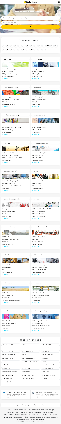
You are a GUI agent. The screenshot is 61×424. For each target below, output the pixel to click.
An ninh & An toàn (39, 115)
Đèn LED (35, 239)
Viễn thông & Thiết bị (40, 311)
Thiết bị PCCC (36, 132)
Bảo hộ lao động (47, 344)
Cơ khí (24, 348)
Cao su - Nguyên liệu (38, 181)
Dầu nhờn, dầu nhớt (38, 272)
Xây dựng (7, 143)
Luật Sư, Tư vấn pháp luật (39, 153)
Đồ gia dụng (46, 351)
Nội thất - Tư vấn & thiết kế (40, 237)
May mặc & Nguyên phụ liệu (30, 361)
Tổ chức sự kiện (7, 213)
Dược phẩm (36, 69)
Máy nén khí (36, 104)
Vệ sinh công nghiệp (8, 76)
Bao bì (6, 311)
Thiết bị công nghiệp (38, 97)
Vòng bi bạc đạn (37, 101)
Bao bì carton (6, 328)
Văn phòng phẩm (7, 132)
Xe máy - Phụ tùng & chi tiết (40, 267)
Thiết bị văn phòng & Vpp (11, 115)
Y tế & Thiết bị (38, 59)
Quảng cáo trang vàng (46, 392)
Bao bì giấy (6, 188)
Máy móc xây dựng (8, 265)
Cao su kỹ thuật (37, 185)
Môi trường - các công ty (9, 69)
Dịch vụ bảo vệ (37, 130)
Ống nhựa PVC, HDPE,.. (9, 104)
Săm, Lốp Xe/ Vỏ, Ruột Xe (39, 269)
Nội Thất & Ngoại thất (40, 227)
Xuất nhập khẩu (7, 382)
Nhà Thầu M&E (7, 160)
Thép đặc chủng (37, 297)
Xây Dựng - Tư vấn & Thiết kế (10, 155)
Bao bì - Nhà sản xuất (8, 321)
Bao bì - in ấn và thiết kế (9, 323)
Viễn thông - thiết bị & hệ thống (41, 321)
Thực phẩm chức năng (39, 71)
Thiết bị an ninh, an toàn (39, 127)
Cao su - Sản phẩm (38, 183)
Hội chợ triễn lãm (7, 216)
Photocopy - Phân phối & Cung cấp (12, 127)
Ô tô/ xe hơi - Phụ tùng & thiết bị (41, 265)
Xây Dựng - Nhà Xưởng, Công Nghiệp (13, 157)
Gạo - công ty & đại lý (8, 295)
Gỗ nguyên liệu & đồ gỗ (29, 358)
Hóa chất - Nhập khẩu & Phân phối (42, 209)
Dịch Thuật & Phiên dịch (39, 157)
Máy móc (6, 255)
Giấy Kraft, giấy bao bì (9, 183)
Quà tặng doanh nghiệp (49, 368)
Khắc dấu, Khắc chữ (38, 160)
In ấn (4, 361)
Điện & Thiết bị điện (8, 351)
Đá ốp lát (5, 241)
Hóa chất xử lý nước (38, 213)
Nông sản (5, 293)
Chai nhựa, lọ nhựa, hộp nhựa (11, 99)
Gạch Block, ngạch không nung (11, 239)
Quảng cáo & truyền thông (12, 199)
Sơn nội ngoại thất (8, 244)
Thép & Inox (37, 283)
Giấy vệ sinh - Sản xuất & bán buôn (12, 185)
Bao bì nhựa (6, 101)
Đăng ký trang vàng (16, 392)
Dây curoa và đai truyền (39, 99)
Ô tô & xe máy (38, 255)
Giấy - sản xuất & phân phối (10, 181)
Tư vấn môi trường (8, 71)
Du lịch (25, 354)
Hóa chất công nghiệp (39, 211)
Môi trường (7, 59)
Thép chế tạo (36, 300)
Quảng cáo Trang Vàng (38, 405)
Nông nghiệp (8, 283)
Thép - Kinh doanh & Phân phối (41, 295)
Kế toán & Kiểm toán (38, 155)
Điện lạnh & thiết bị (28, 351)
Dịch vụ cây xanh (37, 244)
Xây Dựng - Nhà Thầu (8, 153)
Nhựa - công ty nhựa (8, 97)
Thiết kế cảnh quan (38, 241)
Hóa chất (36, 199)
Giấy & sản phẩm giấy (10, 171)
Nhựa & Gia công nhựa (11, 87)
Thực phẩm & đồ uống (28, 375)
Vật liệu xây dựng (9, 227)
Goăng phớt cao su (38, 188)
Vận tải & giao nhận (48, 354)
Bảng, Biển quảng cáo (9, 211)
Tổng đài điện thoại (38, 323)
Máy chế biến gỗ (7, 272)
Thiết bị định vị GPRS (38, 328)
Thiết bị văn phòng (8, 130)
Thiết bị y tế (36, 73)
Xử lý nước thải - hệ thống (10, 73)
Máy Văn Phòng (7, 125)
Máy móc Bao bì (7, 269)
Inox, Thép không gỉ (38, 293)
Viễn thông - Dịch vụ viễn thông (41, 325)
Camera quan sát (37, 125)
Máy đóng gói (7, 267)
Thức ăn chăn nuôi (8, 297)
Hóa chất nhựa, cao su (39, 216)
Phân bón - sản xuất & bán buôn (11, 300)
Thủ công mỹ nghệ (8, 375)
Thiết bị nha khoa (37, 76)
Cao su (36, 171)
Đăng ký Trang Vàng (24, 405)
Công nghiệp (38, 87)
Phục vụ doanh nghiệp (41, 143)
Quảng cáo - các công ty (9, 209)
